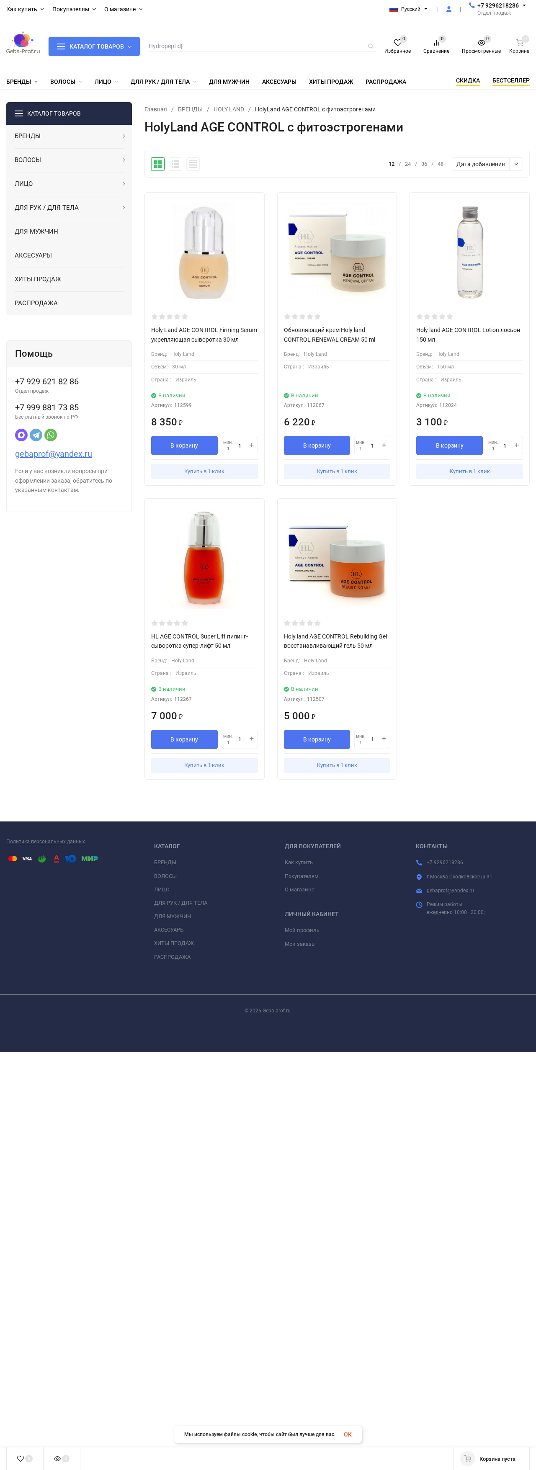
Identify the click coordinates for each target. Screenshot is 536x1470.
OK (348, 1434)
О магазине (299, 889)
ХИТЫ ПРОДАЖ (174, 943)
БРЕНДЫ (190, 109)
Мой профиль (302, 930)
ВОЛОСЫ (165, 876)
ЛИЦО (162, 889)
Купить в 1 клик (204, 471)
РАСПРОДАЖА (172, 957)
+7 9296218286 (498, 5)
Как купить (299, 862)
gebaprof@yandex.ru (53, 454)
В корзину (184, 445)
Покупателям (302, 876)
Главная (155, 109)
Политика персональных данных (45, 841)
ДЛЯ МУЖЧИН (172, 916)
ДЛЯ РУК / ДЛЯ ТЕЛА (180, 903)
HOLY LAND (229, 109)
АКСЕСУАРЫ (169, 930)
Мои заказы (300, 944)
